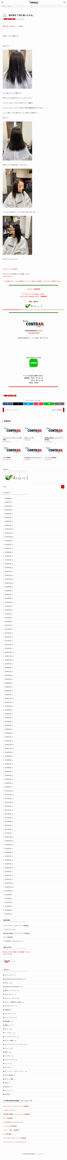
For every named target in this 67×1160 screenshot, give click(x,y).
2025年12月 (9, 529)
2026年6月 (9, 506)
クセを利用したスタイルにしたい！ (13, 941)
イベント (8, 1090)
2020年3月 (9, 687)
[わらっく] (16, 481)
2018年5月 (9, 771)
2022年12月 (9, 610)
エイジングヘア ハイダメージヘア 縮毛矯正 (16, 926)
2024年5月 (9, 602)
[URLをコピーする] (59, 403)
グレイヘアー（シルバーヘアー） (16, 1071)
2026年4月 (9, 514)
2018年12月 (9, 745)
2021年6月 (9, 629)
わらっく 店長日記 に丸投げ (14, 1002)
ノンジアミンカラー (12, 1037)
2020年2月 (9, 691)
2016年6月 (9, 860)
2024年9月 (9, 587)
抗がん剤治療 (10, 1075)
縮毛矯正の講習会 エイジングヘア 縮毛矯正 (16, 933)
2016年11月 (9, 841)
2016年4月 (9, 868)
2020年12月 (9, 652)
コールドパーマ (11, 1017)
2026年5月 (9, 510)
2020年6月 (9, 675)
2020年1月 (9, 694)
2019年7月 (9, 718)
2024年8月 (9, 591)
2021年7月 (9, 625)
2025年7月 (9, 548)
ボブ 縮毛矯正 (7, 1134)
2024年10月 (9, 583)
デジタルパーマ (11, 1006)
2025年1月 (9, 571)
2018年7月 (9, 764)
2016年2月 (9, 875)
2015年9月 (9, 895)
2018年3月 (9, 779)
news (6, 19)
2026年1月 (9, 525)
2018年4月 (9, 775)
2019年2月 (9, 737)
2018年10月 (9, 752)
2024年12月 (9, 575)
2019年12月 (9, 698)
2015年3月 (9, 910)
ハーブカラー (10, 1033)
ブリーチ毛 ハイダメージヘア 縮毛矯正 (14, 1138)
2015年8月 (9, 898)
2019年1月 (9, 741)
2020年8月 (9, 668)
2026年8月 (9, 498)
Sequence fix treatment (13, 987)
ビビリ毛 (9, 1056)
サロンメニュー (10, 994)
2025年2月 (9, 568)
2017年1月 (9, 833)
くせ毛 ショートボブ (9, 929)
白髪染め (8, 1010)
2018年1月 (9, 787)
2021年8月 (9, 621)
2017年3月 (9, 825)
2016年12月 (9, 837)
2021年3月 (9, 641)
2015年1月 (9, 914)
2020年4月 (9, 683)
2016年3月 (9, 871)
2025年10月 (9, 537)
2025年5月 (9, 556)
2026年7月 (9, 502)
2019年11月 (9, 702)
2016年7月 (9, 856)
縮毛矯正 (10, 19)
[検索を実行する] (62, 486)
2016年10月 (9, 845)
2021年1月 (9, 648)
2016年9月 (9, 848)
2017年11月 (9, 795)
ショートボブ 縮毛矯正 (10, 1126)
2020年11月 (9, 656)
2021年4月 (9, 637)
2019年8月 (9, 714)
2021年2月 (9, 644)
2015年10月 (9, 891)
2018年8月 (9, 760)
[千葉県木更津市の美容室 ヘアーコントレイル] (33, 2)
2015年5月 (9, 906)
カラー (8, 1029)
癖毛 (14, 19)
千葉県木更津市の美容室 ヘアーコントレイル (18, 1101)
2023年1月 (9, 606)
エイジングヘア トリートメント (16, 1044)
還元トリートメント (12, 990)
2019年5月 (9, 725)
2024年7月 (9, 594)
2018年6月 (9, 768)
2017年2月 (9, 829)
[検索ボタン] (64, 2)
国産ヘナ (9, 1025)
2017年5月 (9, 818)
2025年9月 (9, 541)
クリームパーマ (10, 975)
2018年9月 (9, 756)
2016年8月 (9, 852)
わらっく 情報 (10, 1079)
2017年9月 (9, 802)
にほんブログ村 (7, 276)
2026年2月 (9, 521)
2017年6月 (9, 814)
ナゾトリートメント (12, 998)
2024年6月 (9, 598)
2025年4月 (9, 560)
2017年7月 (9, 810)
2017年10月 (9, 798)
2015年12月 (9, 883)
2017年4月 (9, 821)
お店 (7, 1083)
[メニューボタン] (2, 2)
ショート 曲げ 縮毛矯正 (11, 1130)
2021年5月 (9, 633)
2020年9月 (9, 664)
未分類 (8, 1094)
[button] (8, 403)
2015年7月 (9, 902)
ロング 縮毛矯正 (8, 937)
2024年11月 (9, 579)
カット (9, 1048)
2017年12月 (9, 791)
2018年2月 (9, 783)
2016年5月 (9, 864)
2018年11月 (9, 748)
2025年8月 (9, 544)
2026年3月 (9, 517)
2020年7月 (9, 671)
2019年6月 (9, 721)
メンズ (8, 1064)
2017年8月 (9, 806)
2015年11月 (9, 887)
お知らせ (8, 1087)
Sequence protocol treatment (15, 979)
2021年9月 (9, 618)
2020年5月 (9, 679)
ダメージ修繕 (10, 1040)
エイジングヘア (11, 1060)
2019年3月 (9, 733)
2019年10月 (9, 706)
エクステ (8, 1067)
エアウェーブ (10, 1014)
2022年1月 (9, 614)
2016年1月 (9, 879)
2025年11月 (9, 533)
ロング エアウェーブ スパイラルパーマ (14, 1142)
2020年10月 (9, 660)
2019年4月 (9, 729)
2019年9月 (9, 710)
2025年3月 (9, 564)
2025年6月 (9, 552)
